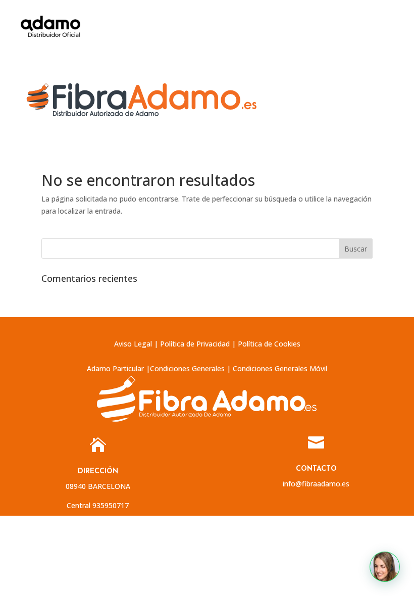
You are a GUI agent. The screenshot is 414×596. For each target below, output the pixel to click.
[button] (385, 567)
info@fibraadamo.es (316, 483)
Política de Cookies (269, 344)
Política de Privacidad (195, 344)
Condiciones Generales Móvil (280, 368)
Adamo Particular (115, 368)
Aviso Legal (133, 344)
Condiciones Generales (187, 368)
